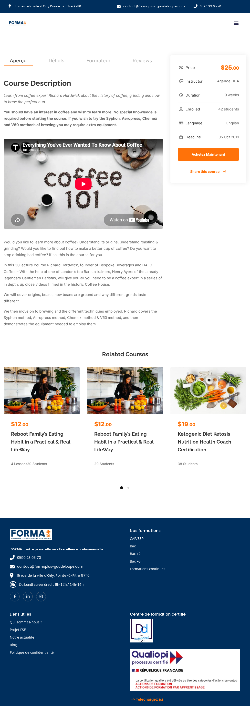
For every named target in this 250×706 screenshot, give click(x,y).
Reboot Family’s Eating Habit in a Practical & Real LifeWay (40, 442)
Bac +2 (135, 553)
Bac (133, 546)
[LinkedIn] (28, 596)
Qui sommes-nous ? (26, 622)
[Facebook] (15, 596)
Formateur (98, 61)
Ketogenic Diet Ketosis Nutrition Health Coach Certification (204, 442)
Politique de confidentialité (32, 652)
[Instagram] (41, 596)
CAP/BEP (137, 538)
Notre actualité (22, 637)
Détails (56, 61)
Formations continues (147, 568)
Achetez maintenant (208, 154)
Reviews (142, 61)
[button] (236, 23)
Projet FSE (18, 629)
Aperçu (18, 61)
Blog (13, 644)
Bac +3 (135, 561)
